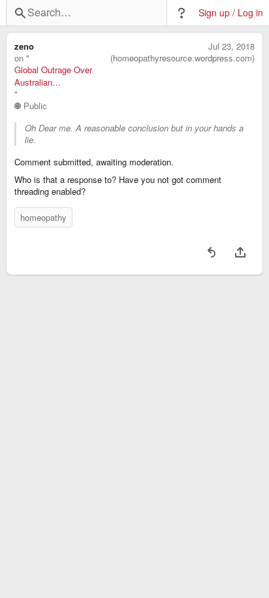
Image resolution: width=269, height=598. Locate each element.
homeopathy (43, 217)
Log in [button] (250, 13)
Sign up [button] (214, 13)
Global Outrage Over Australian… (53, 76)
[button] (181, 13)
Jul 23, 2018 (231, 46)
